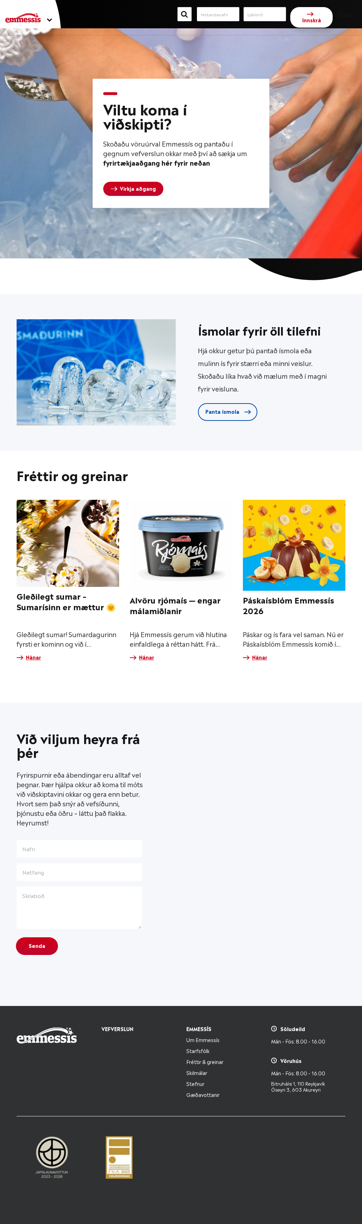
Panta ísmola (223, 411)
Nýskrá (344, 14)
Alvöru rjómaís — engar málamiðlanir (175, 605)
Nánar (33, 657)
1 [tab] (110, 93)
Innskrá (311, 19)
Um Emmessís (203, 1039)
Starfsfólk (198, 1050)
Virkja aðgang (138, 188)
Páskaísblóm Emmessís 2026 (288, 605)
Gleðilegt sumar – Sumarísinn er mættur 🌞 (66, 601)
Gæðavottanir (203, 1094)
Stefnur (195, 1083)
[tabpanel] (181, 143)
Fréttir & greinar (204, 1061)
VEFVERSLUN (117, 1028)
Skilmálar (196, 1072)
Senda (37, 945)
